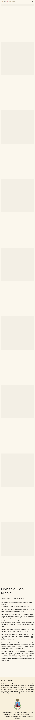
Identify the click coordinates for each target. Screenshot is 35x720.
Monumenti (7, 598)
